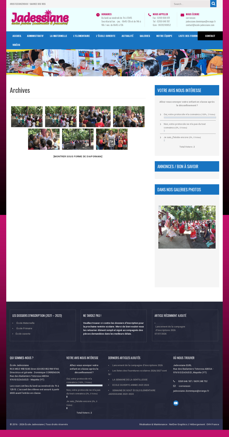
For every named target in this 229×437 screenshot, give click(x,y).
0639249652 (164, 25)
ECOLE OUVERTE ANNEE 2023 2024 (130, 385)
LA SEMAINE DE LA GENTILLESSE (129, 379)
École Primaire (24, 328)
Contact (210, 36)
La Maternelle (58, 36)
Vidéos (16, 45)
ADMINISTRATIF (35, 36)
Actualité (127, 36)
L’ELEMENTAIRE (81, 36)
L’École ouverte (105, 36)
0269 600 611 (163, 18)
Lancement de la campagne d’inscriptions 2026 (170, 328)
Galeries (145, 36)
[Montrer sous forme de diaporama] (77, 156)
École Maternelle (25, 323)
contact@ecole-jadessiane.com (200, 25)
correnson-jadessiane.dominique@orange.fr (201, 19)
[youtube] (176, 403)
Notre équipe (164, 36)
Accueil (17, 36)
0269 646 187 (163, 21)
